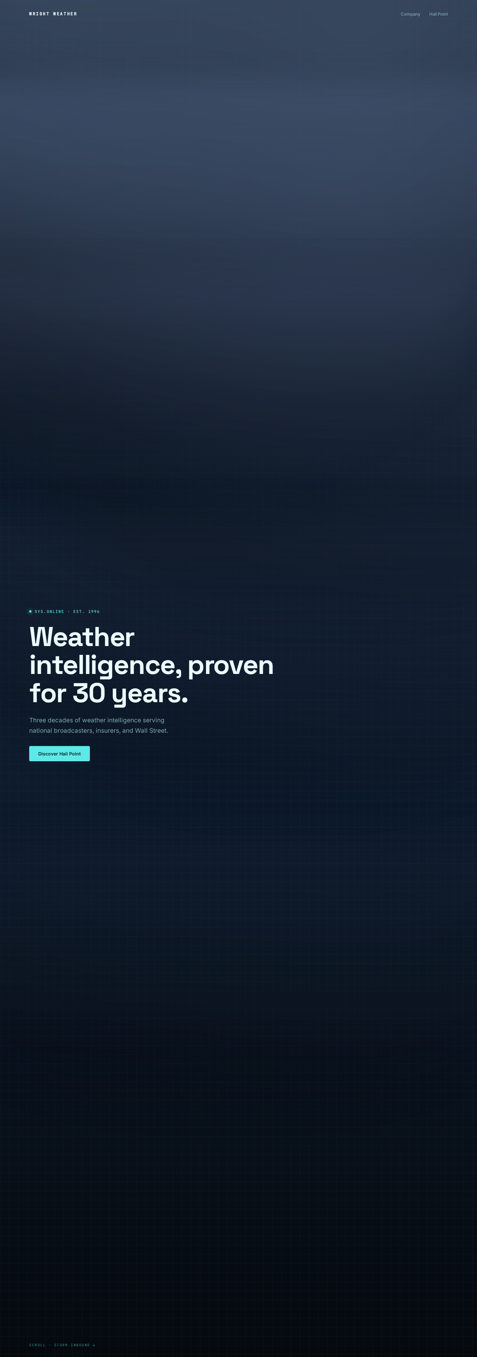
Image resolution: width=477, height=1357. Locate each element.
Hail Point (438, 14)
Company (410, 14)
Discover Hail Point (59, 753)
